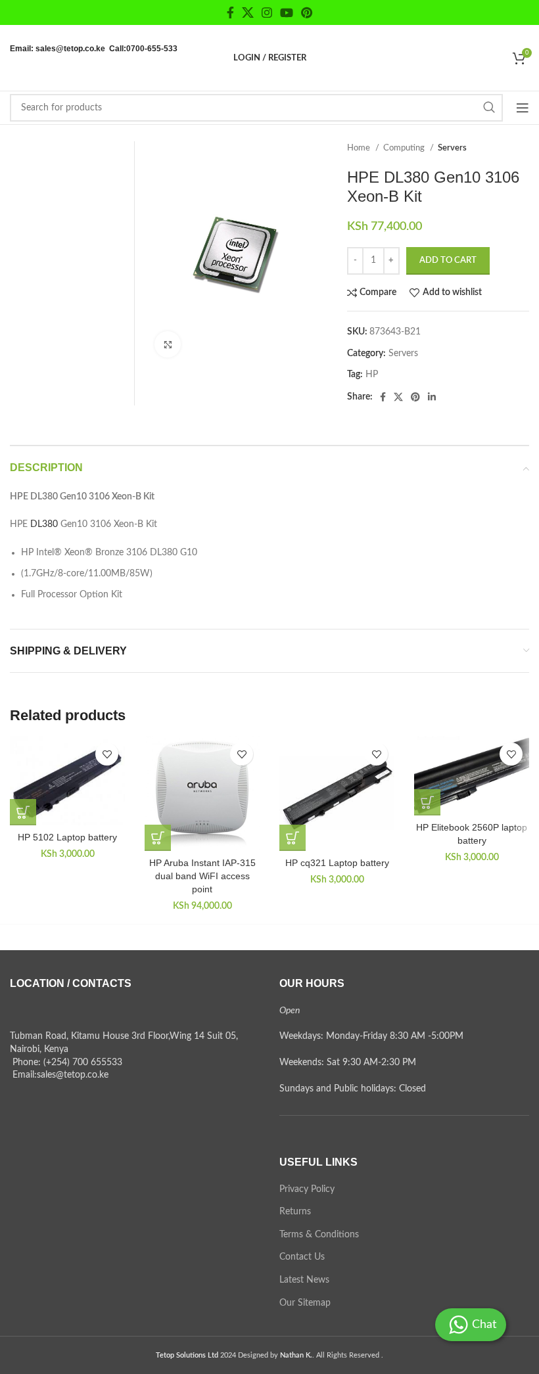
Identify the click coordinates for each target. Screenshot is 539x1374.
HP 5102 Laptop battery (67, 837)
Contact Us (302, 1257)
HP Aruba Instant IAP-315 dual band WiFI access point (202, 876)
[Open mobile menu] (522, 108)
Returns (295, 1211)
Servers (452, 147)
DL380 (44, 524)
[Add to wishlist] (106, 754)
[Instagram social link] (267, 12)
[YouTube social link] (286, 12)
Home (359, 147)
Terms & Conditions (319, 1234)
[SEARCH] (489, 108)
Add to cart (448, 260)
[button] (23, 812)
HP (371, 374)
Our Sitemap (305, 1303)
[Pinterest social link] (306, 12)
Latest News (304, 1280)
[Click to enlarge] (167, 344)
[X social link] (248, 12)
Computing (405, 147)
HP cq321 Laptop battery (337, 863)
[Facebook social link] (230, 12)
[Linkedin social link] (432, 396)
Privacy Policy (307, 1189)
